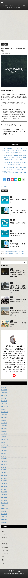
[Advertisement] (14, 25)
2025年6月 (4, 392)
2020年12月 (4, 503)
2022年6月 (4, 456)
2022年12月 (4, 439)
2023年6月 (4, 423)
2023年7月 (4, 420)
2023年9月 (4, 414)
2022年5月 (4, 459)
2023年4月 (4, 428)
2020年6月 (4, 519)
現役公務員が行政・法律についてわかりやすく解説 (14, 573)
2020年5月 (4, 522)
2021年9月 (4, 481)
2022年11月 (4, 442)
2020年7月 (4, 516)
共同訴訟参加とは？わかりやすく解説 (14, 251)
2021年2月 (4, 497)
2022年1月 (4, 470)
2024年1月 (4, 403)
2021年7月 (4, 486)
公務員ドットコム (14, 7)
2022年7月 (4, 453)
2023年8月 (4, 417)
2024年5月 (4, 398)
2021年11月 (4, 475)
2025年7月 (4, 390)
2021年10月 (4, 478)
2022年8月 (4, 450)
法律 (4, 186)
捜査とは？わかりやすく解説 (17, 223)
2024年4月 (4, 401)
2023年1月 (4, 437)
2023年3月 (4, 431)
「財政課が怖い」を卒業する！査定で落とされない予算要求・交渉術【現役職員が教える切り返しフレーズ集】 (14, 158)
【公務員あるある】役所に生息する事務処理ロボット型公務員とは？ (18, 312)
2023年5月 (4, 425)
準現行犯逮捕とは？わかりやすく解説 (14, 253)
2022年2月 (4, 467)
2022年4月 (4, 461)
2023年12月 (4, 406)
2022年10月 (4, 445)
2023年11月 (4, 409)
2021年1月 (4, 500)
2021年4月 (4, 494)
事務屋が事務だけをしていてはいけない (14, 172)
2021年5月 (4, 492)
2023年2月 (4, 434)
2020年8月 (4, 514)
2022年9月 (4, 448)
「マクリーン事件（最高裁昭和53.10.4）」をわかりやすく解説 (18, 212)
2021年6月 (4, 489)
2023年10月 (4, 412)
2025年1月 (4, 395)
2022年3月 (4, 464)
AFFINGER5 (22, 576)
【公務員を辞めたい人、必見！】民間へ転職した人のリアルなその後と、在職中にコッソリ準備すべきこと (14, 150)
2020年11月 (4, 505)
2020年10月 (4, 508)
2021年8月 (4, 483)
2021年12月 (4, 472)
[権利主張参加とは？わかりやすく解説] (15, 179)
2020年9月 (4, 511)
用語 (6, 186)
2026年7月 (4, 387)
